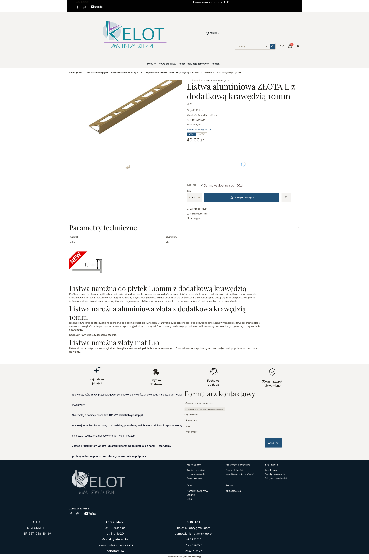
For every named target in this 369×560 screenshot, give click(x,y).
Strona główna (75, 72)
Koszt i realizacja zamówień (240, 474)
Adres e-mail (191, 420)
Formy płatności (234, 470)
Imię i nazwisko (191, 414)
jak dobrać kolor (234, 490)
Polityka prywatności (275, 478)
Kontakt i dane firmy (197, 490)
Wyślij (271, 442)
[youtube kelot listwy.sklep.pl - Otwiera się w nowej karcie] (96, 8)
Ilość (189, 191)
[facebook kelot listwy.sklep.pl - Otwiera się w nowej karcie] (77, 8)
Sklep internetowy (183, 557)
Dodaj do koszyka (244, 197)
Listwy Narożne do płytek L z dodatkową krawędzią (166, 72)
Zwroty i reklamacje (274, 474)
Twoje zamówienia (196, 470)
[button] (272, 46)
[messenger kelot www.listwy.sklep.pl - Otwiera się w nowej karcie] (84, 8)
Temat (187, 426)
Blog (189, 498)
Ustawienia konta (196, 474)
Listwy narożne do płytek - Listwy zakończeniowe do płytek (113, 72)
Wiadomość (191, 431)
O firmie (191, 494)
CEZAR (190, 104)
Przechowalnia (194, 478)
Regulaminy (270, 470)
